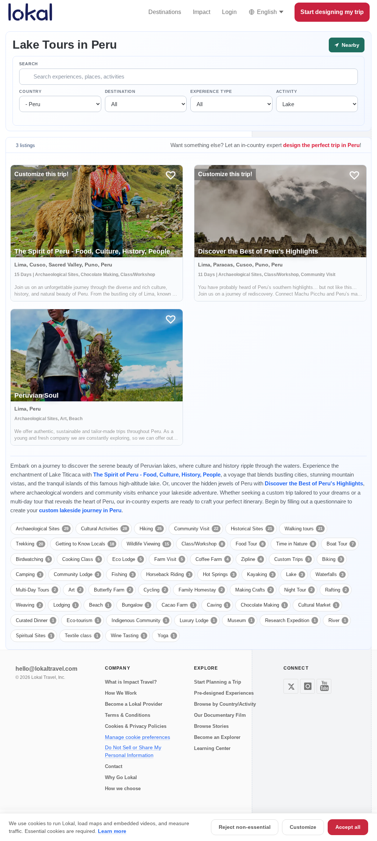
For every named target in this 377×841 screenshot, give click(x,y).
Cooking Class (81, 559)
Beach (99, 605)
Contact (113, 766)
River (337, 620)
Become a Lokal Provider (133, 704)
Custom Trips (292, 559)
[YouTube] (324, 686)
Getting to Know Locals (85, 544)
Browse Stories (211, 726)
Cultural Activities (104, 528)
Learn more (112, 831)
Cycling (155, 590)
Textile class (81, 635)
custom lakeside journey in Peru (80, 510)
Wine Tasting (128, 635)
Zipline (251, 559)
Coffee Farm (212, 559)
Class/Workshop (202, 544)
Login (229, 12)
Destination (120, 91)
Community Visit (196, 528)
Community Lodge (76, 574)
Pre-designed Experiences (224, 693)
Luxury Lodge (197, 620)
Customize (303, 827)
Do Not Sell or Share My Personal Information (133, 751)
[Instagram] (307, 686)
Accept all (347, 827)
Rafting (336, 590)
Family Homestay (201, 590)
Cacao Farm (178, 605)
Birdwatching (33, 559)
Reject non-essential (245, 827)
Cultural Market (317, 605)
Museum (240, 620)
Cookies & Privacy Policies (135, 726)
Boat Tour (340, 544)
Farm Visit (168, 559)
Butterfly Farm (112, 590)
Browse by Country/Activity (225, 704)
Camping (28, 574)
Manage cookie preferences (137, 737)
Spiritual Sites (34, 635)
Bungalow (135, 605)
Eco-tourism (83, 620)
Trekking (29, 544)
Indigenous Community (139, 620)
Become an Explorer (217, 737)
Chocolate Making (263, 605)
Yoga (166, 635)
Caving (217, 605)
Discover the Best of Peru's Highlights (314, 483)
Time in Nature (295, 544)
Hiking (151, 528)
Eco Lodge (127, 559)
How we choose (123, 788)
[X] (290, 686)
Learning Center (212, 748)
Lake (294, 574)
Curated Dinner (35, 620)
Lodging (65, 605)
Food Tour (250, 544)
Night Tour (298, 590)
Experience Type (211, 91)
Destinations (164, 12)
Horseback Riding (168, 574)
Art (74, 590)
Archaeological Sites (42, 528)
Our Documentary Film (220, 715)
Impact (201, 12)
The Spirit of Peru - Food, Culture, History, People (157, 474)
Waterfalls (329, 574)
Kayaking (260, 574)
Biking (332, 559)
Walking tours (304, 528)
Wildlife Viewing (148, 544)
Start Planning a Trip (217, 682)
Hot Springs (219, 574)
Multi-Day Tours (36, 590)
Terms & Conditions (127, 715)
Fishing (123, 574)
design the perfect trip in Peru (321, 145)
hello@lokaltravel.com (46, 669)
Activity (286, 91)
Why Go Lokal (121, 777)
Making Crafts (253, 590)
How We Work (121, 693)
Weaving (28, 605)
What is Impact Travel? (131, 682)
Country (30, 91)
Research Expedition (290, 620)
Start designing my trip (332, 12)
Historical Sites (251, 528)
